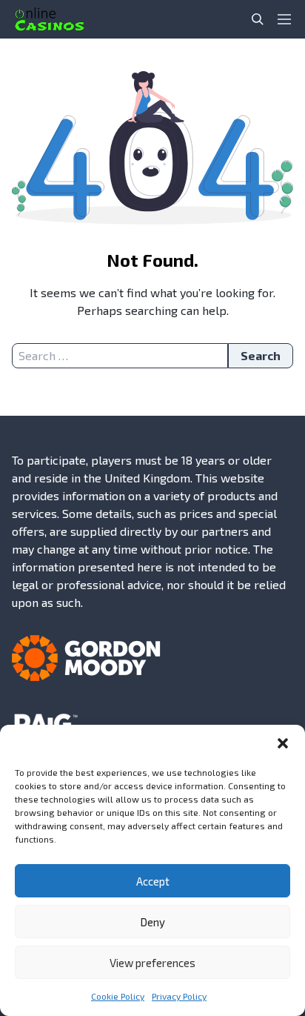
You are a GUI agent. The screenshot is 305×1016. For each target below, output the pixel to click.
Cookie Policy (117, 996)
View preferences (152, 962)
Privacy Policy (179, 996)
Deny (152, 922)
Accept (153, 881)
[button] (282, 743)
